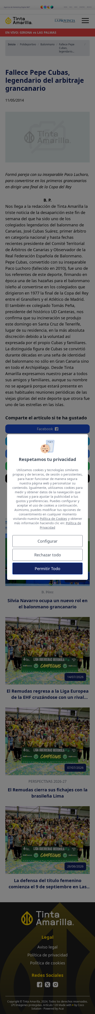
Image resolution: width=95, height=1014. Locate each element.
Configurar (47, 541)
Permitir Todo (47, 568)
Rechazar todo (47, 554)
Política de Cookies (53, 519)
